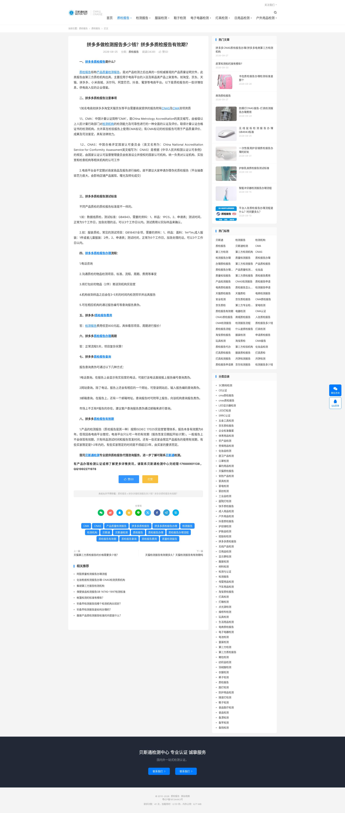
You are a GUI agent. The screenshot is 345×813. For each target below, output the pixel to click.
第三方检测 (222, 251)
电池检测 (224, 636)
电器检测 (240, 311)
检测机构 (108, 124)
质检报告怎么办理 (244, 287)
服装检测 (161, 18)
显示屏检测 (225, 556)
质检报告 (78, 13)
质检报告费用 (103, 315)
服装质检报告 (242, 352)
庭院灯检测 (225, 501)
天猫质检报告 (223, 293)
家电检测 (260, 305)
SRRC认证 (224, 415)
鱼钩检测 (224, 727)
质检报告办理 (102, 336)
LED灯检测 (225, 410)
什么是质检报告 (244, 328)
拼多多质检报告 (95, 61)
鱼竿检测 (224, 722)
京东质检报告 (242, 299)
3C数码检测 (225, 385)
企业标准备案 (226, 430)
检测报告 (142, 18)
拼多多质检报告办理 (98, 253)
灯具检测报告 (223, 358)
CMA (176, 108)
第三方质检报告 (244, 275)
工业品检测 (225, 496)
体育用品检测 (226, 435)
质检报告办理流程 (179, 532)
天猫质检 (240, 293)
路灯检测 (224, 687)
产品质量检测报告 (108, 72)
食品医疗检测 (226, 707)
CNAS (166, 108)
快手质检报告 (226, 506)
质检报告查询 (102, 356)
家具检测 (224, 480)
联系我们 (159, 771)
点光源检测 (225, 606)
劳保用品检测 (226, 445)
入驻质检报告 (262, 317)
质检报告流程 (223, 328)
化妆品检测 (261, 346)
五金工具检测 (226, 420)
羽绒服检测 (225, 667)
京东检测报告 (242, 364)
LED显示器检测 (227, 405)
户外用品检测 (265, 18)
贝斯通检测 (92, 455)
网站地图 (185, 796)
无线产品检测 (226, 546)
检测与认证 (225, 571)
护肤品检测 (225, 531)
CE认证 (223, 390)
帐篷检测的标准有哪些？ (90, 597)
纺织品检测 (225, 662)
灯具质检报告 (223, 352)
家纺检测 (224, 491)
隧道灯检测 (225, 697)
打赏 (150, 479)
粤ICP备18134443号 (172, 799)
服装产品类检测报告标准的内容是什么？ (99, 615)
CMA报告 (260, 340)
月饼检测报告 (242, 358)
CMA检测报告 (223, 322)
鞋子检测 (180, 18)
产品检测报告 (223, 281)
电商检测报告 (262, 293)
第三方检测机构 (244, 251)
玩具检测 (221, 340)
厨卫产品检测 (226, 455)
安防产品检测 (226, 475)
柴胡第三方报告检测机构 (90, 585)
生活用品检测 (226, 621)
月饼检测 (260, 358)
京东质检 (221, 305)
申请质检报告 (262, 334)
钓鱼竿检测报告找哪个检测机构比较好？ (99, 603)
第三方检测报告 (244, 263)
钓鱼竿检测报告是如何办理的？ (94, 609)
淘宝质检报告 (223, 334)
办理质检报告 (223, 263)
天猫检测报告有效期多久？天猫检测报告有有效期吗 (174, 554)
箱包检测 (224, 657)
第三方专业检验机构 (244, 305)
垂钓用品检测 (226, 465)
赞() (163, 51)
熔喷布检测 (225, 611)
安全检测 (221, 299)
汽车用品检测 (226, 586)
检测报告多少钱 (264, 364)
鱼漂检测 (224, 717)
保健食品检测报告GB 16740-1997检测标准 (101, 591)
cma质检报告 (226, 395)
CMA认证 (260, 311)
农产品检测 (225, 440)
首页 (110, 18)
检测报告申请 (262, 287)
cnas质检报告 (226, 400)
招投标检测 (225, 536)
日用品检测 (242, 18)
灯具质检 (260, 352)
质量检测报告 (169, 538)
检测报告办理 (223, 257)
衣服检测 (224, 672)
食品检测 (224, 712)
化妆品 (259, 269)
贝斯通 (170, 455)
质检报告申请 (262, 281)
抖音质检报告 (226, 521)
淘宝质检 (240, 340)
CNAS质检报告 (224, 317)
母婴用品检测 (226, 581)
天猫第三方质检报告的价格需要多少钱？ (96, 554)
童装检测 (224, 641)
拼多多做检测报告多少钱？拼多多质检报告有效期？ (138, 44)
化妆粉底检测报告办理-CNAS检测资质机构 (101, 579)
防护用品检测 (226, 692)
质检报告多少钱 (264, 322)
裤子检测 (224, 677)
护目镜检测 (225, 526)
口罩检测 (224, 460)
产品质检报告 (262, 263)
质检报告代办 (223, 346)
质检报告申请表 (224, 364)
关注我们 (269, 4)
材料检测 (224, 566)
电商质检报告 (223, 287)
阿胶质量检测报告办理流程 (92, 573)
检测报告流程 (242, 322)
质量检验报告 (223, 275)
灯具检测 (221, 18)
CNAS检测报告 (243, 281)
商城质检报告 (242, 317)
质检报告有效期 (104, 419)
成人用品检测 (226, 511)
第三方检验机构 (244, 346)
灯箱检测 (224, 601)
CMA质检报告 (263, 299)
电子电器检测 (199, 18)
